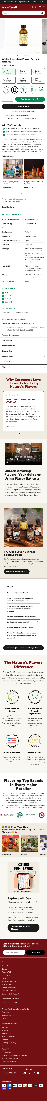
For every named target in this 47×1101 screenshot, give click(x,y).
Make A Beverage (8, 1015)
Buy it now (23, 106)
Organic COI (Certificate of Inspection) (15, 1055)
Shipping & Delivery (9, 1043)
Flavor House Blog (8, 1006)
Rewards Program (8, 1037)
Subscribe (35, 952)
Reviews (5, 1040)
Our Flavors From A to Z (10, 1003)
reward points (15, 202)
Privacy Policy (7, 985)
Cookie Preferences (9, 988)
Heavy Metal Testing (9, 1062)
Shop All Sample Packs (16, 571)
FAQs (4, 367)
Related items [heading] (8, 156)
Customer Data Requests (11, 994)
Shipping (15, 111)
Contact (4, 969)
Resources (5, 1012)
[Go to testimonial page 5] (27, 433)
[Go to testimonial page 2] (21, 433)
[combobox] (23, 13)
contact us (21, 199)
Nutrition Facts (8, 345)
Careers (5, 978)
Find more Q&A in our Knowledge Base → (23, 648)
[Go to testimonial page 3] (23, 433)
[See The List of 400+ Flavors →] (23, 877)
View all (41, 829)
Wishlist (5, 1030)
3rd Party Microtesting (10, 1058)
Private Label (6, 975)
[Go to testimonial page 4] (25, 433)
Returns (4, 1046)
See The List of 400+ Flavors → (20, 927)
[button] (40, 7)
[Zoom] (38, 50)
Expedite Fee (6, 1052)
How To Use (7, 362)
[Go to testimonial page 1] (19, 433)
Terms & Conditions (9, 982)
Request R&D (7, 972)
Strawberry (6, 854)
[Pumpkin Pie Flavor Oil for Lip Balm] (34, 169)
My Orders (5, 1027)
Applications (7, 356)
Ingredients (7, 340)
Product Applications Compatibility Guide (16, 1009)
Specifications (8, 207)
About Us (5, 966)
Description (7, 351)
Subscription (6, 1033)
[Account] (36, 7)
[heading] (10, 7)
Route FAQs (6, 1049)
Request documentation (11, 335)
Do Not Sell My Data (9, 991)
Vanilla (24, 854)
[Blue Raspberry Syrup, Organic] (13, 169)
